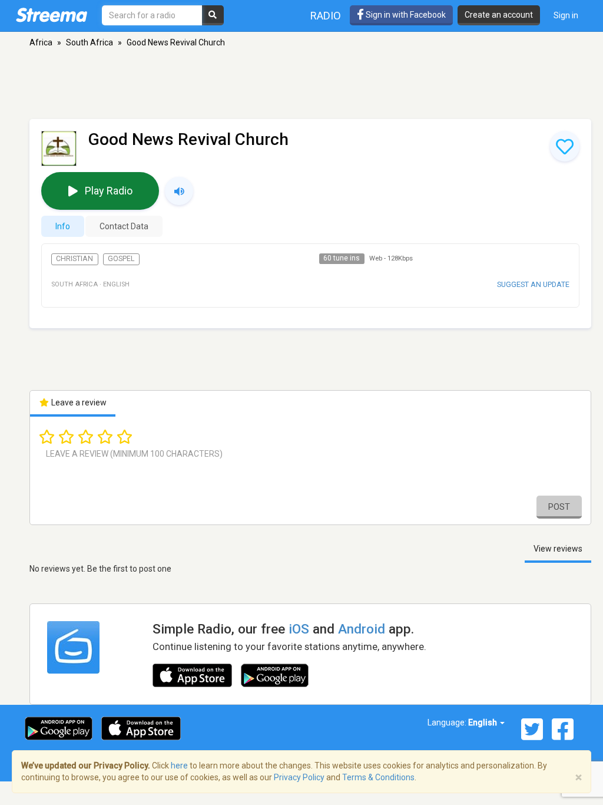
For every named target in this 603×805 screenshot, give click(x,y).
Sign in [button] (566, 15)
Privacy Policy (299, 777)
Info (62, 226)
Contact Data (124, 226)
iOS (299, 628)
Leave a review (78, 402)
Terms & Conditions (378, 777)
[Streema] (51, 15)
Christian (74, 259)
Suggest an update (533, 284)
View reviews (558, 548)
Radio (325, 15)
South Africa (89, 42)
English (483, 722)
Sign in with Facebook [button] (405, 14)
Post (559, 507)
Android (361, 628)
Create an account (499, 14)
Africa (40, 42)
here (179, 765)
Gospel (121, 259)
